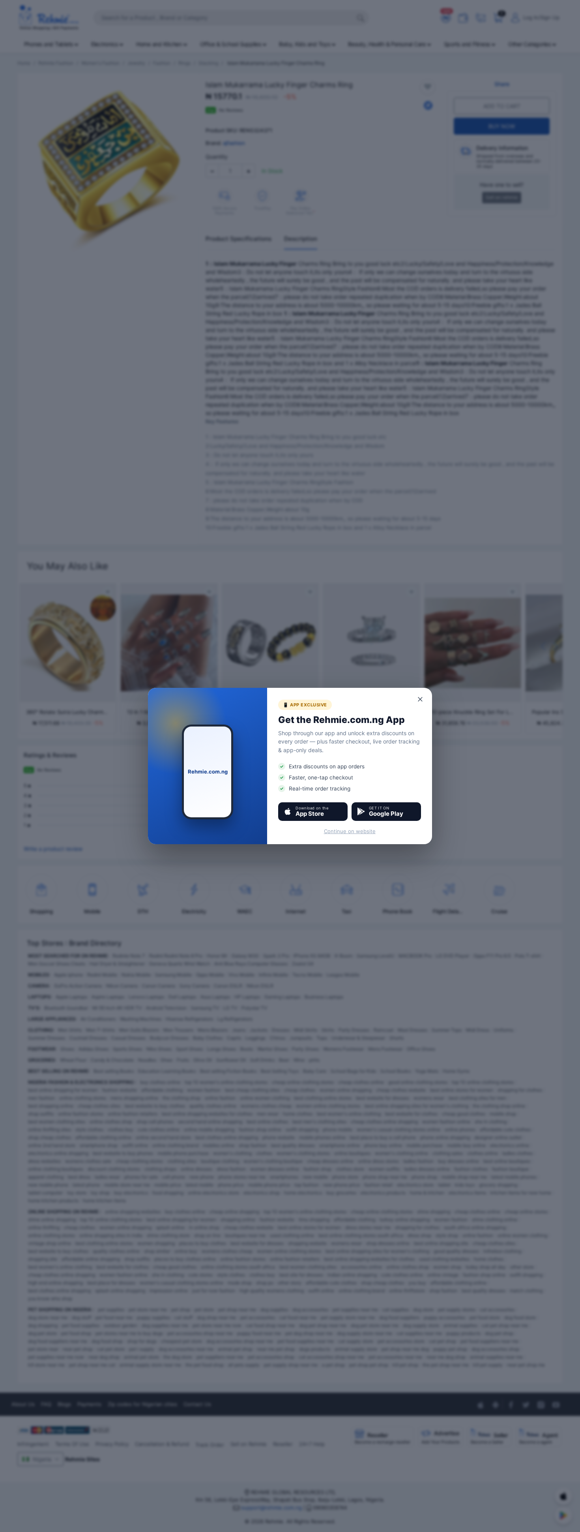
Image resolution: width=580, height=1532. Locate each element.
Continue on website (350, 831)
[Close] (420, 699)
